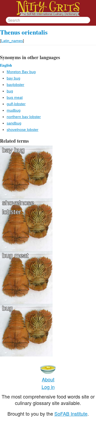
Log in (48, 386)
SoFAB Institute (70, 413)
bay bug (13, 78)
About (48, 379)
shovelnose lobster (22, 129)
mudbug (14, 110)
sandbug (14, 123)
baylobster (15, 84)
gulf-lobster (16, 104)
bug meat (15, 97)
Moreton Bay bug (21, 72)
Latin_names (12, 41)
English (6, 65)
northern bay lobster (24, 117)
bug (10, 91)
